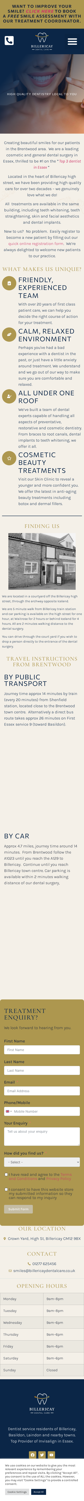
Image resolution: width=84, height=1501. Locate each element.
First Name (14, 1041)
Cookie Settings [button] (17, 1491)
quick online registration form (35, 243)
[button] (72, 41)
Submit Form (18, 1209)
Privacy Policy (58, 1178)
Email (9, 1082)
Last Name (14, 1061)
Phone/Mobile (17, 1102)
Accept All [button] (39, 1492)
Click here (40, 11)
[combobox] (8, 1111)
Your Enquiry (16, 1123)
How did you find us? (23, 1153)
